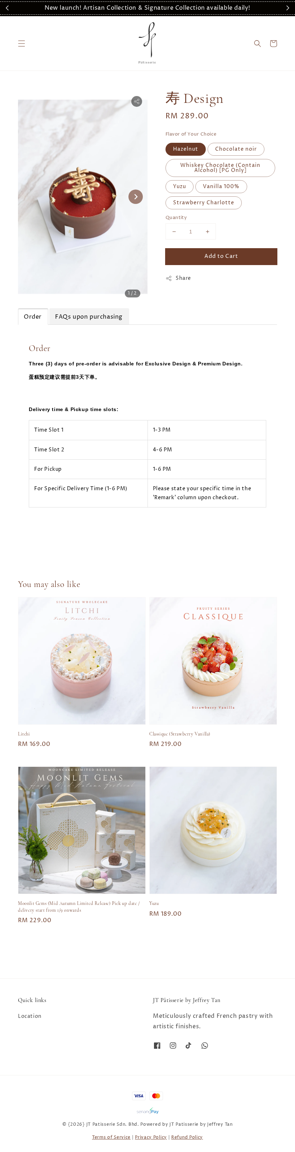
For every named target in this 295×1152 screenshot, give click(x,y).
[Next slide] (135, 197)
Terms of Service (111, 1137)
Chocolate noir (236, 149)
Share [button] (183, 278)
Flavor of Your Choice (190, 134)
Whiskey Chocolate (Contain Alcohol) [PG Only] (220, 168)
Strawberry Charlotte (203, 202)
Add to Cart (221, 256)
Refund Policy (187, 1137)
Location (30, 1016)
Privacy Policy (151, 1137)
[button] (22, 43)
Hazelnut (185, 149)
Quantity (176, 217)
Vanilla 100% (221, 186)
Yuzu (179, 186)
